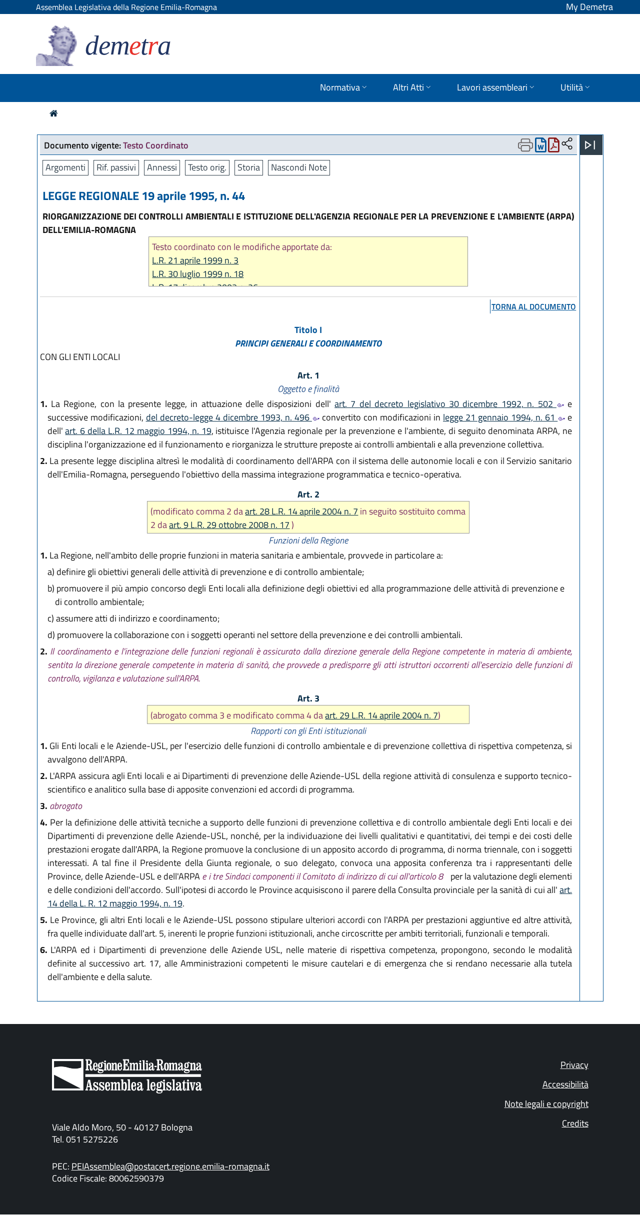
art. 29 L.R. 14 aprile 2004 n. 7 (381, 715)
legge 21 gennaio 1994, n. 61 (500, 417)
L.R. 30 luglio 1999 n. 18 (198, 273)
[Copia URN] (567, 144)
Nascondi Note (299, 167)
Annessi (162, 167)
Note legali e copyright (546, 1103)
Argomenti (66, 167)
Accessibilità (565, 1084)
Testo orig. (207, 167)
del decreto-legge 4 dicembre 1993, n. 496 (229, 417)
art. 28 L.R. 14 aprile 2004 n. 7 (301, 511)
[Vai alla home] (54, 113)
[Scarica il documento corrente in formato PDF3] (554, 147)
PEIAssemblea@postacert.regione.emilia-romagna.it (171, 1166)
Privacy (574, 1065)
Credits (575, 1123)
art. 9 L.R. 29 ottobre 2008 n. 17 (229, 525)
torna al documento (534, 306)
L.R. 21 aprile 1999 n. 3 (195, 260)
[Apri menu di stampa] (525, 145)
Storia (249, 167)
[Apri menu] (590, 145)
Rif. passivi (116, 167)
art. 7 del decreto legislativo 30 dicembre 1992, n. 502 (445, 403)
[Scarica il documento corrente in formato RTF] (540, 147)
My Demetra (589, 7)
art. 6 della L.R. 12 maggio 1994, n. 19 (138, 431)
